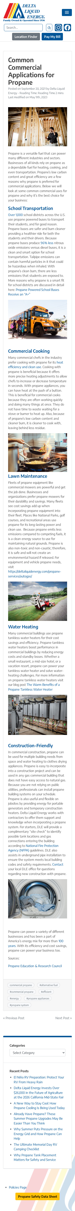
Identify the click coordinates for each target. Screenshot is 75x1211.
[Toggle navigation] (67, 12)
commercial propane (21, 985)
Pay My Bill (52, 36)
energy (15, 998)
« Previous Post (13, 1018)
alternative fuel (49, 985)
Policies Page (18, 1187)
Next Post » (63, 1018)
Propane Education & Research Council (35, 966)
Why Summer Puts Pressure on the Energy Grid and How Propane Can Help (38, 1133)
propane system (20, 1005)
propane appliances (38, 998)
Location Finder (26, 36)
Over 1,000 (15, 215)
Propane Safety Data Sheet (37, 1196)
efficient (46, 991)
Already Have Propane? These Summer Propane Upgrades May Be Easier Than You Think (38, 1118)
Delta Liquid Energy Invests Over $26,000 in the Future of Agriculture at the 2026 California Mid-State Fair (39, 1092)
